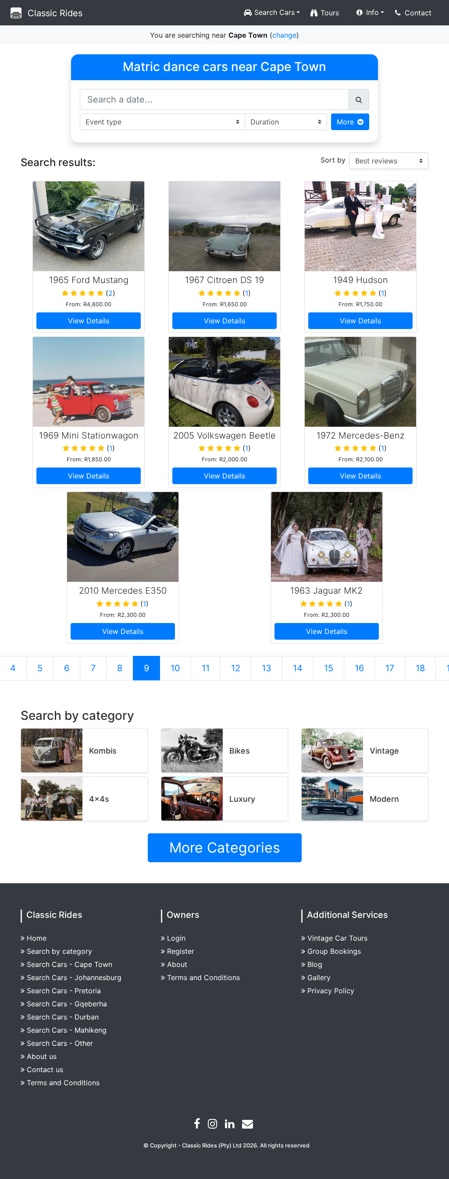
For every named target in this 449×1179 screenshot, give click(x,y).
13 (266, 668)
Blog (314, 964)
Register (180, 951)
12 (235, 668)
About (177, 964)
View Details (88, 320)
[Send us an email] (248, 1125)
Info (371, 12)
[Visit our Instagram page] (213, 1125)
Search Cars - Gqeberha (67, 1003)
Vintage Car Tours (337, 938)
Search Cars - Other (60, 1043)
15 (328, 668)
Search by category (59, 951)
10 (175, 668)
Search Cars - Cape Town (69, 964)
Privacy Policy (330, 990)
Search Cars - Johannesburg (74, 977)
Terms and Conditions (63, 1082)
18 (420, 668)
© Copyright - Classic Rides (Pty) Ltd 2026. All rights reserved (226, 1145)
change (284, 35)
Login (176, 938)
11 (206, 668)
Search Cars (273, 12)
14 (298, 668)
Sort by (333, 160)
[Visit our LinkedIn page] (230, 1125)
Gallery (319, 977)
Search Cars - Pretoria (64, 990)
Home (36, 938)
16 (359, 668)
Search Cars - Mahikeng (67, 1030)
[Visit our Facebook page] (198, 1125)
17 (389, 668)
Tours (328, 12)
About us (42, 1056)
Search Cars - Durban (63, 1017)
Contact (417, 12)
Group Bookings (334, 951)
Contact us (45, 1069)
